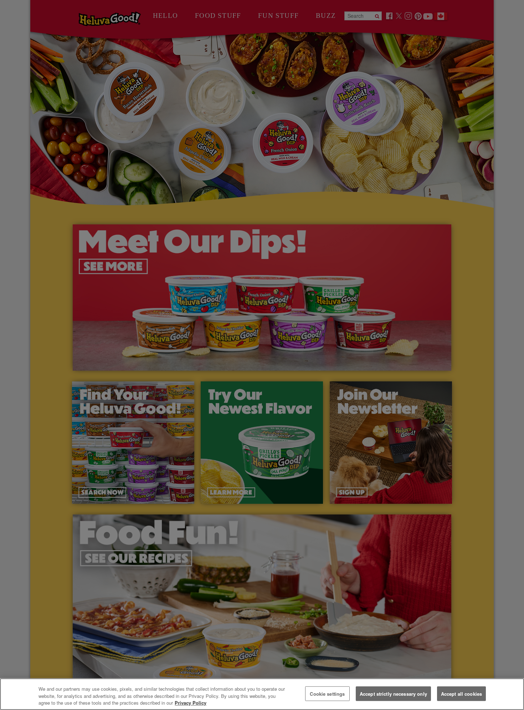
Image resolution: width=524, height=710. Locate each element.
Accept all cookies (461, 693)
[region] (262, 694)
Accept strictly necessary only (393, 693)
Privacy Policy (190, 702)
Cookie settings (327, 693)
